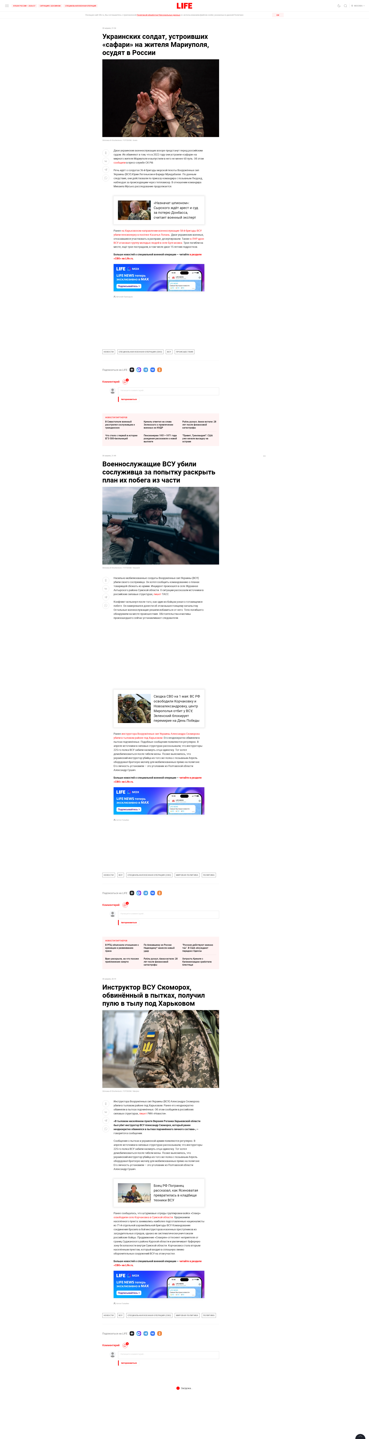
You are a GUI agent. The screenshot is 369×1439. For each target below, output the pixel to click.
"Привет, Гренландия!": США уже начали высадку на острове (197, 438)
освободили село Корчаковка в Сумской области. (144, 1279)
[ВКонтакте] (153, 370)
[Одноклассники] (159, 370)
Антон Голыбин (122, 820)
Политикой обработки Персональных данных (158, 15)
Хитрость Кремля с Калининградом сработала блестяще (197, 961)
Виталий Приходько (124, 297)
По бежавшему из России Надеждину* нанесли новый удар (159, 947)
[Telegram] (146, 370)
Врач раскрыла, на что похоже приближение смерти (122, 960)
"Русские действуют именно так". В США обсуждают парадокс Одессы (197, 947)
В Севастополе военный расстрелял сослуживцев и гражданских (120, 424)
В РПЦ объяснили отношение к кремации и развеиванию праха (122, 947)
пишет (158, 594)
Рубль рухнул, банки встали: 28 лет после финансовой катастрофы (199, 424)
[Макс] (139, 370)
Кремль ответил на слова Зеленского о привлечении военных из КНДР (158, 424)
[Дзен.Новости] (132, 370)
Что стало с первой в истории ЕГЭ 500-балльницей (121, 437)
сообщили (120, 162)
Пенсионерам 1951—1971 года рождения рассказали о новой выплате (160, 438)
